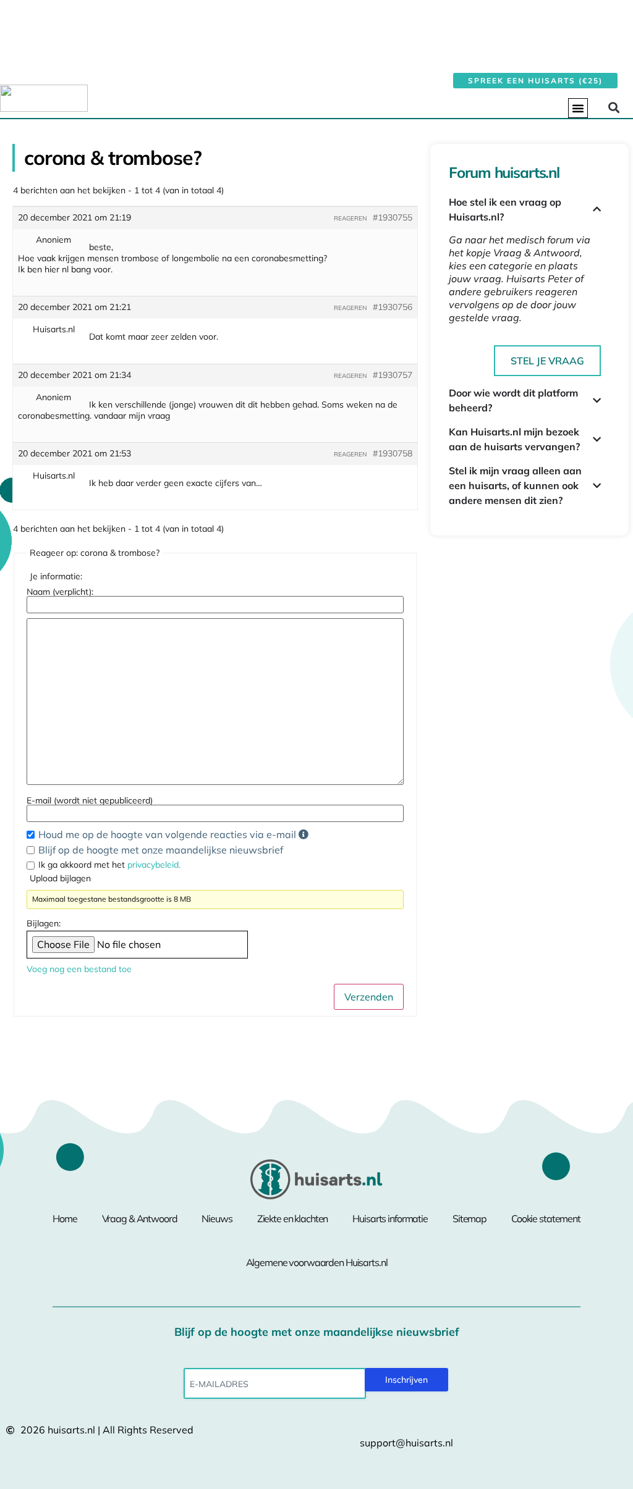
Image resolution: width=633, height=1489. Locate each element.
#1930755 (392, 217)
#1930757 (392, 374)
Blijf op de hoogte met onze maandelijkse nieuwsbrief (160, 850)
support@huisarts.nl (406, 1443)
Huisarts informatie (390, 1218)
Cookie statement (545, 1218)
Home (65, 1218)
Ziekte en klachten (292, 1218)
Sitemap (469, 1218)
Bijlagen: (44, 923)
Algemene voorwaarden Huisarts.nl (317, 1262)
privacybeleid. (154, 864)
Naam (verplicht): (60, 591)
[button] (578, 108)
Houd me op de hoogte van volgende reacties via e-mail (168, 834)
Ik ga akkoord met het (109, 864)
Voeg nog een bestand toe (79, 969)
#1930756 (392, 306)
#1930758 (392, 453)
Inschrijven (406, 1379)
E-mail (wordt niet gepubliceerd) (90, 800)
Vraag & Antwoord (139, 1218)
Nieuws (217, 1218)
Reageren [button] (350, 218)
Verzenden (368, 997)
